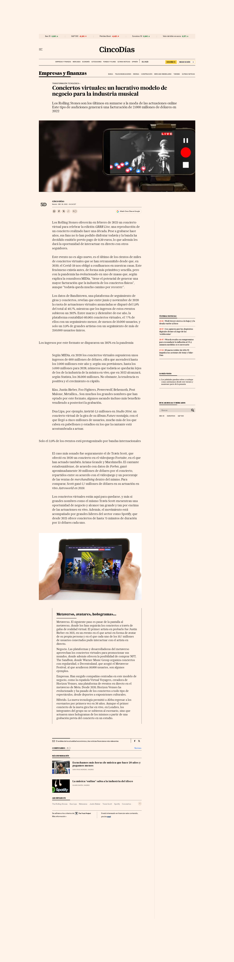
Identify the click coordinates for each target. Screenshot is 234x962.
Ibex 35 (48, 36)
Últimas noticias (124, 62)
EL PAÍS (143, 61)
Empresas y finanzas (63, 62)
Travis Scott (107, 804)
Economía (86, 62)
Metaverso (83, 804)
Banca (110, 74)
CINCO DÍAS (58, 201)
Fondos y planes (109, 62)
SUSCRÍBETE (171, 62)
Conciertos (126, 804)
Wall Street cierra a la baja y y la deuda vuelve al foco (177, 322)
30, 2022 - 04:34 (67, 204)
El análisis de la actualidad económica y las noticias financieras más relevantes (87, 741)
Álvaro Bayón (77, 785)
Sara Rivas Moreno (79, 769)
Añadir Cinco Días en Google (130, 211)
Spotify (117, 804)
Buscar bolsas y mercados (172, 403)
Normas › (138, 748)
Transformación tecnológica (65, 83)
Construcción (146, 74)
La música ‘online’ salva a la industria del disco (102, 781)
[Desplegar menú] (41, 49)
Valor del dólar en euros (172, 36)
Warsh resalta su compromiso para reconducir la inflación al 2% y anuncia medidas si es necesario (176, 342)
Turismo (177, 74)
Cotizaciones (96, 62)
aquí (109, 816)
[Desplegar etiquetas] (140, 803)
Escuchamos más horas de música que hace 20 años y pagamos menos (106, 764)
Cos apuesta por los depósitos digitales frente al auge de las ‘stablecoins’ (176, 331)
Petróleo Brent (105, 36)
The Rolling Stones (59, 804)
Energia (136, 74)
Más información (59, 816)
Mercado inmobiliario (162, 74)
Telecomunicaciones (123, 74)
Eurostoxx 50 (137, 36)
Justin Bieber (95, 804)
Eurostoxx (171, 416)
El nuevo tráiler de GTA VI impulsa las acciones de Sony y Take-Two (176, 352)
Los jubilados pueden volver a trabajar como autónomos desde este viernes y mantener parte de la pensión (177, 381)
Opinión (135, 62)
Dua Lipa (73, 804)
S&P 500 (74, 36)
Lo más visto (165, 374)
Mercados (76, 62)
